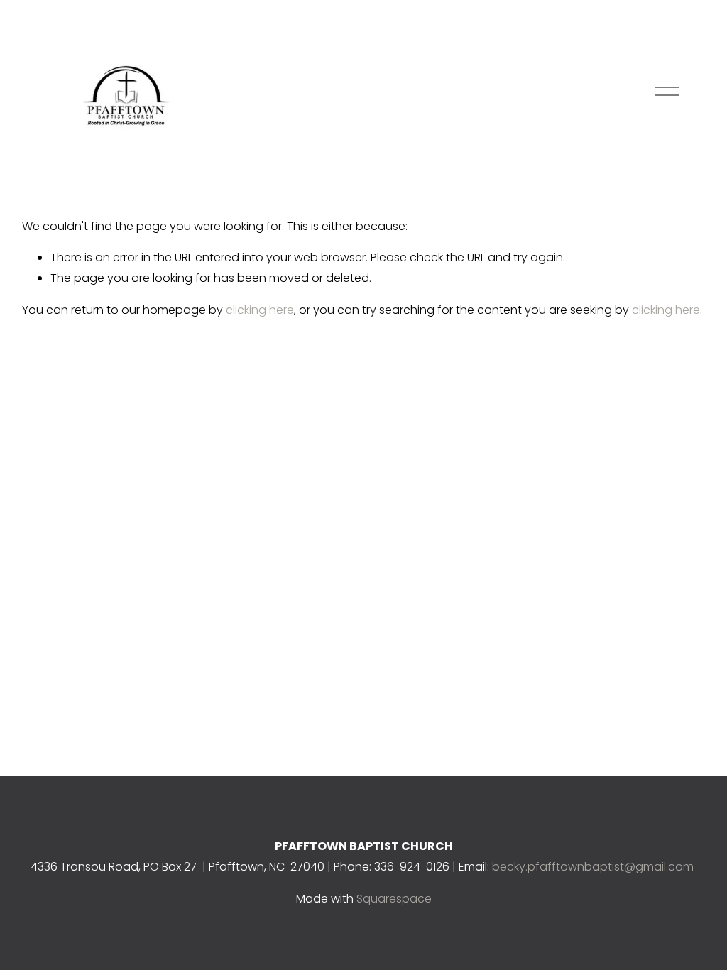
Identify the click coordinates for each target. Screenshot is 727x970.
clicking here (260, 310)
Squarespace (394, 898)
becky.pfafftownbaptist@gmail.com (593, 867)
